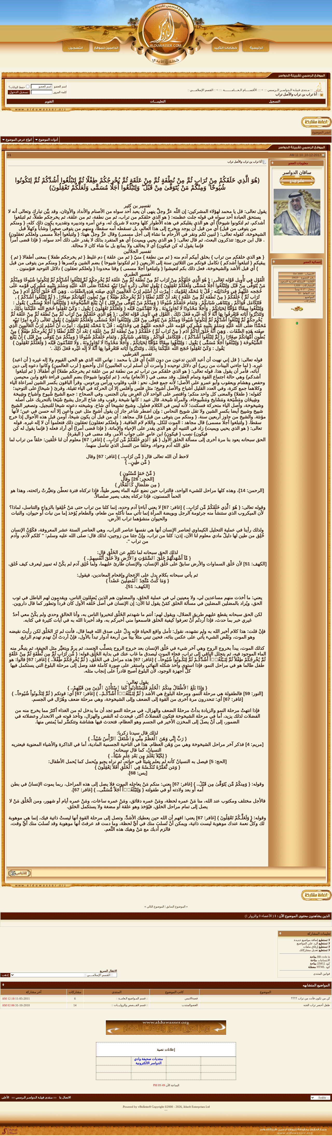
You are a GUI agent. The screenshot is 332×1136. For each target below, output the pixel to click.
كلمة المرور (60, 92)
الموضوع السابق (175, 906)
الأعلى (5, 1097)
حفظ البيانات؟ (17, 87)
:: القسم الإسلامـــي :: (202, 90)
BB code (322, 956)
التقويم (49, 101)
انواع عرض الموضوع (19, 139)
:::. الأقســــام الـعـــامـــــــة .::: (240, 90)
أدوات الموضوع (48, 139)
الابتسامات (324, 960)
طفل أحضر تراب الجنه (316, 1005)
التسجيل (274, 101)
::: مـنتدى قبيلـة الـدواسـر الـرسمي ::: (288, 90)
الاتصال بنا (65, 1097)
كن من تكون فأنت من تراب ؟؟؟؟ (310, 998)
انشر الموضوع (321, 132)
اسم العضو (60, 86)
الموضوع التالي (155, 906)
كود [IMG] (323, 963)
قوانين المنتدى (321, 973)
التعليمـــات (157, 101)
